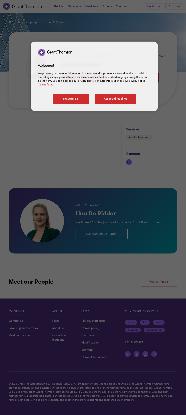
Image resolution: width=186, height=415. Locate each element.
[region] (94, 76)
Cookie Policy (45, 84)
